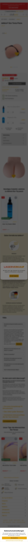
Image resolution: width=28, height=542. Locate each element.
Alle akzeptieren (14, 537)
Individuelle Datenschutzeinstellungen (14, 540)
